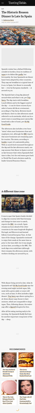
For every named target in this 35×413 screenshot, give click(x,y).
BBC (25, 134)
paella (20, 74)
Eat (2, 8)
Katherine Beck (8, 20)
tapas (3, 74)
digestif (13, 307)
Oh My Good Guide (20, 285)
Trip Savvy (12, 296)
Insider (4, 142)
